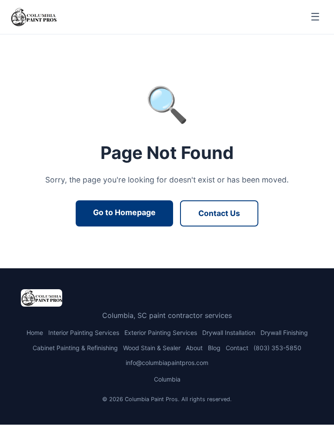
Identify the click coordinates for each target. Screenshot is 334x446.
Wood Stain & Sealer (151, 347)
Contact (237, 347)
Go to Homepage (124, 212)
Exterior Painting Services (160, 332)
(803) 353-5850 (277, 347)
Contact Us (219, 213)
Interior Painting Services (83, 332)
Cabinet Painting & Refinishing (75, 347)
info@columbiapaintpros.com (167, 362)
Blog (214, 347)
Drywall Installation (228, 332)
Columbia (167, 379)
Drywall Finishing (284, 332)
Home (35, 332)
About (194, 347)
